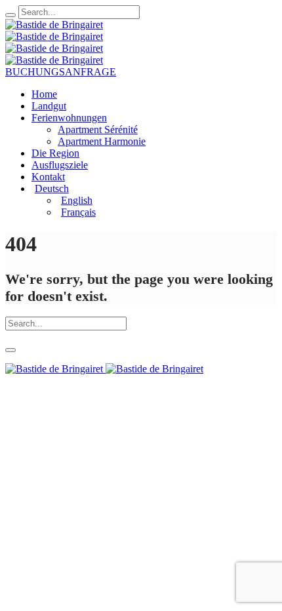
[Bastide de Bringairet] (54, 30)
